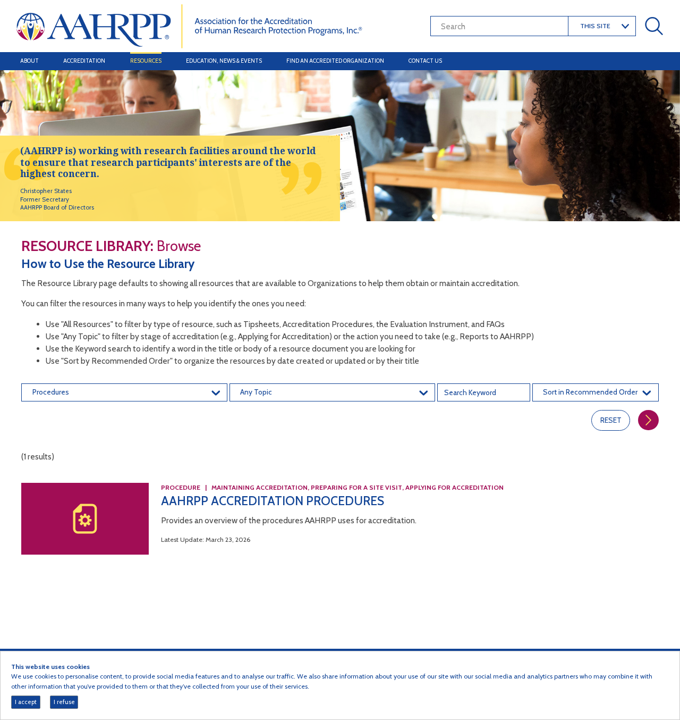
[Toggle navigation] (652, 61)
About (29, 60)
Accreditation (84, 60)
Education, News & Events (224, 60)
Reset (611, 420)
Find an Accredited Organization (335, 60)
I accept (26, 702)
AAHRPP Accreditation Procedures (272, 500)
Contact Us (425, 60)
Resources (146, 60)
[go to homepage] (189, 25)
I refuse (64, 702)
